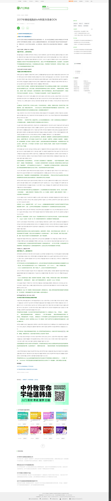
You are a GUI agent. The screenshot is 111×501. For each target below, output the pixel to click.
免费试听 (24, 438)
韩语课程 (75, 83)
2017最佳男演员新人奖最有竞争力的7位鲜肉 (27, 369)
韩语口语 (75, 23)
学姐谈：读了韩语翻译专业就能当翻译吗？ (82, 44)
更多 (92, 29)
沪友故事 (63, 493)
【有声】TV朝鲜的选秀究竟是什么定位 (82, 33)
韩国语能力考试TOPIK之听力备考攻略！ (82, 42)
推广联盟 (67, 493)
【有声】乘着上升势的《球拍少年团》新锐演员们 (83, 35)
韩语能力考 (87, 23)
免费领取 (24, 424)
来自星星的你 (86, 86)
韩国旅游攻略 (76, 86)
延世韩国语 (86, 25)
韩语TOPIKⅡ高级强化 (48, 434)
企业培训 (42, 1)
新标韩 (75, 25)
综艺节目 (63, 331)
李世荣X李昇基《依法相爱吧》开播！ (81, 31)
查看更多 (89, 92)
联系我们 (59, 493)
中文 (23, 28)
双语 (18, 28)
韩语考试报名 (86, 88)
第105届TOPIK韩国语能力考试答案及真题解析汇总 (83, 49)
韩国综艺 (75, 81)
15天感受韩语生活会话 (22, 420)
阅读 (20, 363)
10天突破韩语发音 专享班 (35, 421)
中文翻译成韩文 (87, 90)
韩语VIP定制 (33, 434)
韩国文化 (80, 25)
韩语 (27, 28)
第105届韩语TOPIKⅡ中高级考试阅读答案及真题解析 (83, 53)
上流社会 (36, 379)
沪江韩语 (18, 15)
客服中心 (47, 493)
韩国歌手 (25, 379)
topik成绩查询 (86, 84)
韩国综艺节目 (76, 88)
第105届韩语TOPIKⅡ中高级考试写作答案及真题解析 (83, 51)
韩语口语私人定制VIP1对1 (61, 435)
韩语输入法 (86, 81)
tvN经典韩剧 (30, 379)
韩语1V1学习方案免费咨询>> (25, 36)
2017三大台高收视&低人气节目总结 (25, 366)
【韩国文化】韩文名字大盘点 (48, 421)
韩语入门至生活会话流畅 (23, 434)
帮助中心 (36, 1)
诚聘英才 (51, 493)
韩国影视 (26, 15)
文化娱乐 (22, 15)
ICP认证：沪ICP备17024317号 (53, 496)
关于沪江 (43, 493)
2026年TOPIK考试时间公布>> (25, 33)
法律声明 (55, 493)
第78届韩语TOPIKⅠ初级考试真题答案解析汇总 (83, 40)
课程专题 (75, 84)
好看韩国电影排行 (87, 83)
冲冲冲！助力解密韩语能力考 (61, 421)
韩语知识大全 (76, 90)
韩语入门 (81, 23)
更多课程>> (65, 409)
